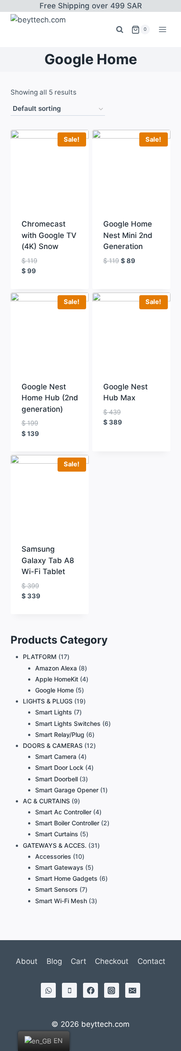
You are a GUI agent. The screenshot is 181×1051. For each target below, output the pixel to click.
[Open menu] (162, 30)
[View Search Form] (119, 29)
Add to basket (129, 274)
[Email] (132, 990)
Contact (151, 961)
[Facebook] (90, 990)
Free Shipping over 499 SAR (91, 6)
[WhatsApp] (48, 990)
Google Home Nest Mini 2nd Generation (127, 235)
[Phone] (69, 990)
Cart (78, 961)
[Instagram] (111, 990)
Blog (54, 961)
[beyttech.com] (42, 29)
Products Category (59, 640)
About (26, 961)
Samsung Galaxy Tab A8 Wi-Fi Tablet (48, 560)
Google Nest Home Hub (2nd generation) (50, 398)
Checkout (111, 961)
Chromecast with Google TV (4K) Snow (49, 235)
